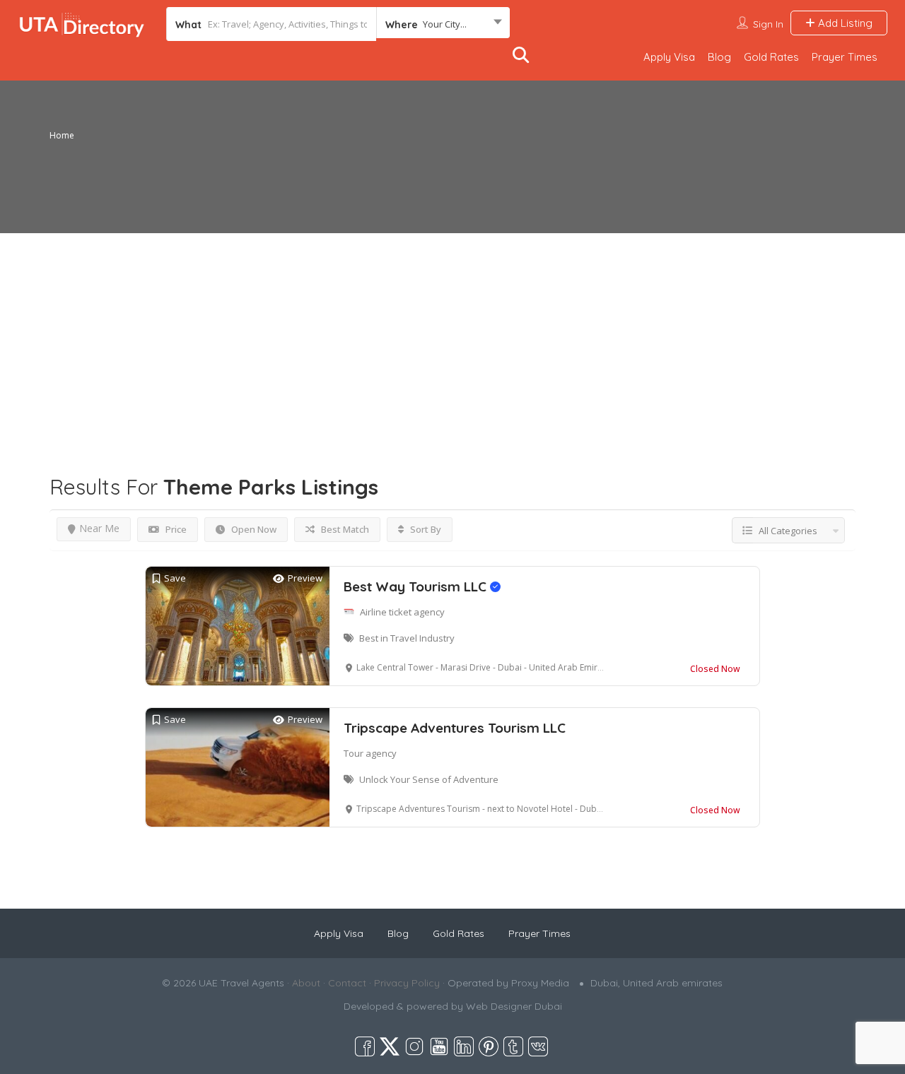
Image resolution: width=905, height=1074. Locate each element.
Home (61, 135)
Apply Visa (669, 57)
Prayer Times (844, 57)
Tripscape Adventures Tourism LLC (455, 727)
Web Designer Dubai (514, 1006)
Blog (719, 57)
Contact (347, 982)
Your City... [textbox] (445, 24)
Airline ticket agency (402, 612)
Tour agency (370, 753)
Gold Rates (771, 57)
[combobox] (443, 24)
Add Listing (843, 23)
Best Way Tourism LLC (417, 586)
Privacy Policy (407, 982)
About (306, 982)
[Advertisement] (452, 332)
